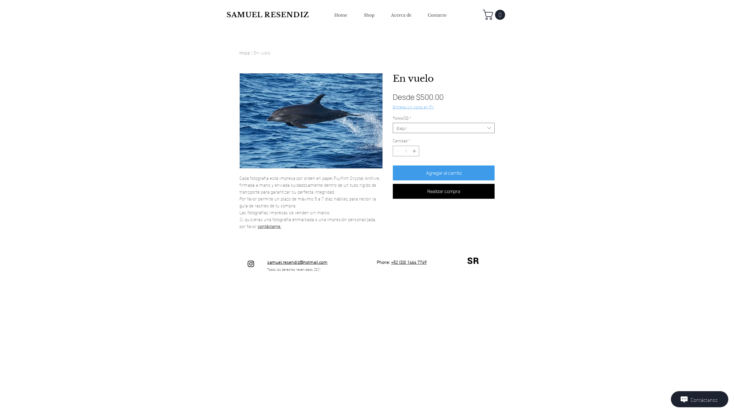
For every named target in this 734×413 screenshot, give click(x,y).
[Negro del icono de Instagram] (251, 264)
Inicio (244, 52)
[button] (495, 15)
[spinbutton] (406, 151)
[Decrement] (397, 151)
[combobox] (444, 128)
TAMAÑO (402, 117)
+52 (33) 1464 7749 (409, 262)
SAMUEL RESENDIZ (268, 15)
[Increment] (414, 151)
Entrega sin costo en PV (413, 107)
